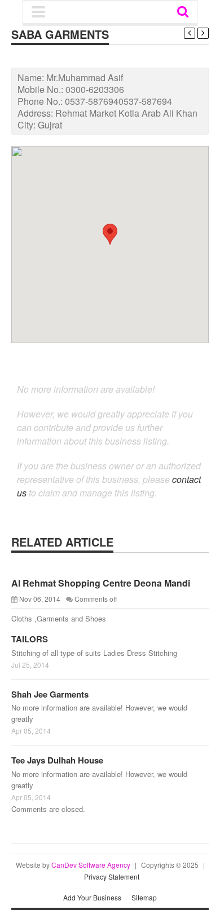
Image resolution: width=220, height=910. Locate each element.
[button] (110, 234)
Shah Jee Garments (50, 694)
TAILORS (29, 639)
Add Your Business (92, 897)
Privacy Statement (111, 876)
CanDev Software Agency (90, 864)
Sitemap (144, 897)
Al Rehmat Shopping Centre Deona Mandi (100, 582)
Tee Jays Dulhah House (57, 760)
